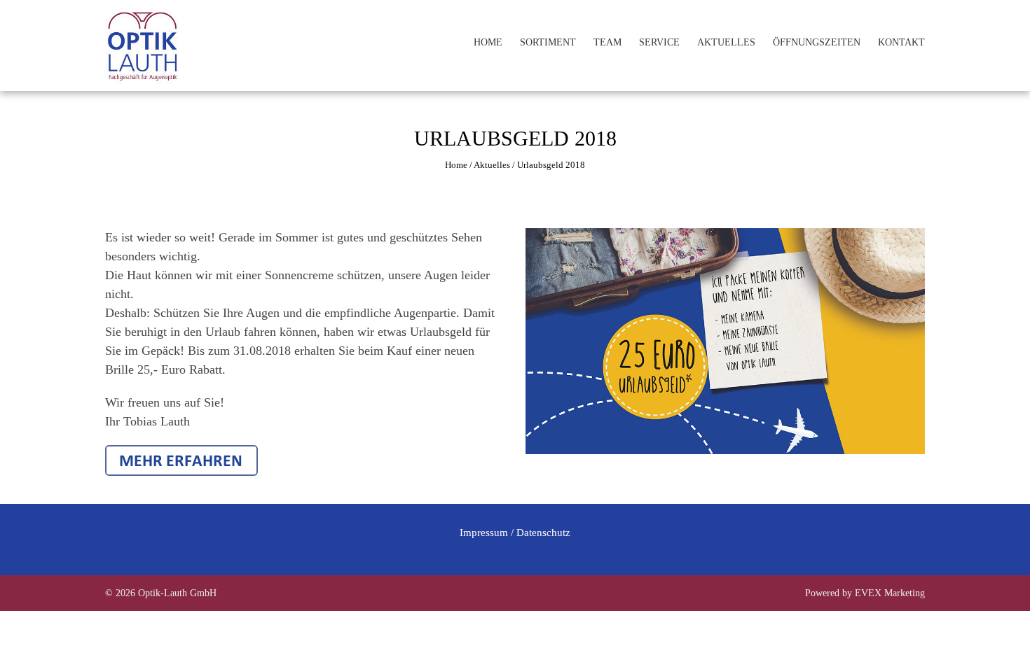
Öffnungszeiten (816, 42)
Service (659, 42)
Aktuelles (726, 42)
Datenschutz (543, 532)
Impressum (484, 532)
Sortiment (548, 42)
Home (488, 42)
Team (607, 42)
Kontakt (901, 42)
